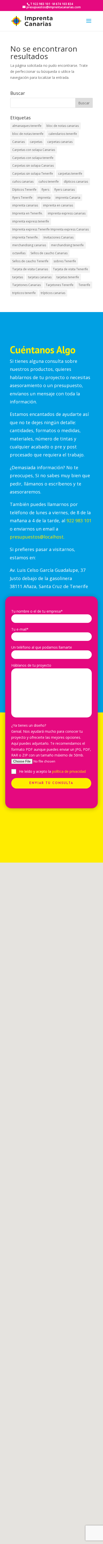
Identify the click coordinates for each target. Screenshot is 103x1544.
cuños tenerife (48, 181)
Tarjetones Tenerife (60, 285)
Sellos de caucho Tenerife (30, 261)
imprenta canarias (25, 205)
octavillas (19, 253)
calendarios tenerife (62, 134)
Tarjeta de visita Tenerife (70, 269)
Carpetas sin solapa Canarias (33, 165)
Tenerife (84, 285)
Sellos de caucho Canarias (49, 253)
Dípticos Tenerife (24, 189)
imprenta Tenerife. (25, 237)
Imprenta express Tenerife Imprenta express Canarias (50, 229)
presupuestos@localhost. (37, 537)
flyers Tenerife (22, 197)
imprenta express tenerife (30, 221)
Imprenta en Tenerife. (27, 213)
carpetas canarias (59, 142)
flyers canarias (64, 189)
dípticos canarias (76, 181)
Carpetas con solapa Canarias (33, 150)
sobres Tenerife (65, 261)
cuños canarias (23, 181)
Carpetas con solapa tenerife (33, 158)
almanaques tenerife (27, 126)
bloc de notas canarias (62, 126)
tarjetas (17, 277)
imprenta (44, 197)
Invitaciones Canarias (59, 237)
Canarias (18, 142)
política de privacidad (69, 771)
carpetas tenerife (70, 173)
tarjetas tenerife (67, 277)
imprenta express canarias (67, 213)
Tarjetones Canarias (26, 285)
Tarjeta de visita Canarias (30, 269)
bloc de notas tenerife (28, 134)
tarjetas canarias (40, 277)
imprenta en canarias (58, 205)
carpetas (36, 142)
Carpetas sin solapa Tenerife (32, 173)
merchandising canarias (29, 245)
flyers (45, 189)
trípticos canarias (53, 293)
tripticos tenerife (24, 293)
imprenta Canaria (68, 197)
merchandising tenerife (67, 245)
